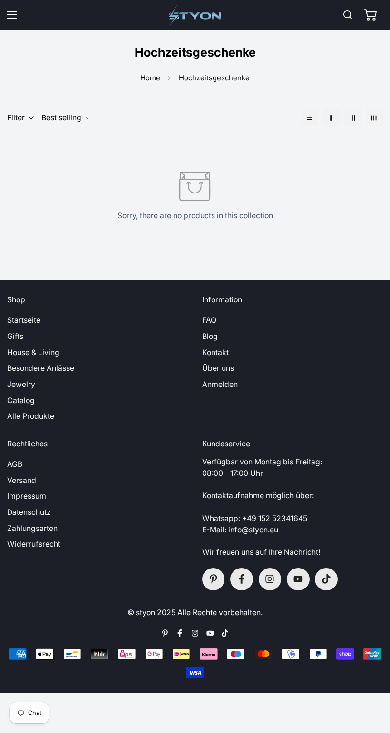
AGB (14, 464)
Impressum (26, 496)
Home (150, 78)
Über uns (218, 368)
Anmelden (220, 384)
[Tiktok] (326, 579)
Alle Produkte (30, 416)
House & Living (33, 352)
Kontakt (215, 352)
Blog (210, 336)
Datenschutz (29, 512)
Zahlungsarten (32, 528)
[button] (370, 15)
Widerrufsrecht (33, 544)
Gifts (15, 336)
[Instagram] (270, 579)
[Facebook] (241, 579)
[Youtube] (298, 579)
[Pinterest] (213, 579)
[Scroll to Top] (372, 682)
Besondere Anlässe (40, 368)
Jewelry (21, 384)
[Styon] (195, 15)
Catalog (21, 400)
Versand (21, 480)
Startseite (23, 320)
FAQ (209, 320)
